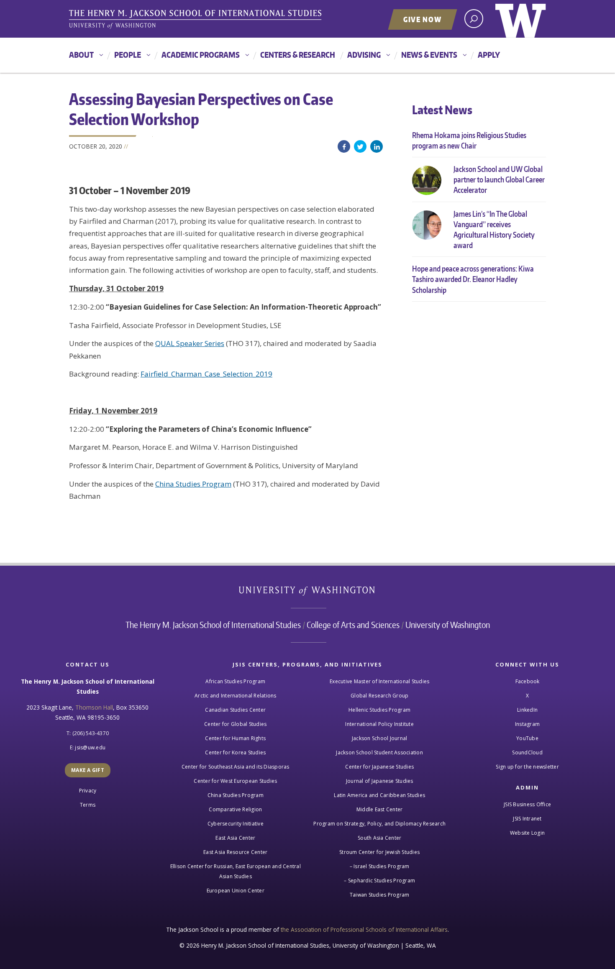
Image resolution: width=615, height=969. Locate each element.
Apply (489, 54)
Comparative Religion (235, 809)
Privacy (88, 790)
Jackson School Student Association (379, 752)
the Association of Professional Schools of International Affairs (364, 929)
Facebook (344, 146)
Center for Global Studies (235, 724)
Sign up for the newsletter (527, 766)
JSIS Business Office (527, 804)
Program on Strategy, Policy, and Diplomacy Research (379, 823)
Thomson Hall (94, 707)
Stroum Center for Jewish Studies (379, 852)
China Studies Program (193, 484)
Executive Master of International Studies (379, 681)
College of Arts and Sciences (353, 624)
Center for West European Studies (235, 780)
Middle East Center (379, 809)
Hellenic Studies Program (379, 709)
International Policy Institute (379, 724)
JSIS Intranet (527, 818)
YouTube (527, 738)
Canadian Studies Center (235, 709)
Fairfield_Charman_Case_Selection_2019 (206, 374)
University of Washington (520, 19)
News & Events (429, 54)
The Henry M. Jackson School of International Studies (213, 624)
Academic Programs (200, 54)
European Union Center (235, 890)
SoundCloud (527, 752)
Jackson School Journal (379, 738)
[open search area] (473, 18)
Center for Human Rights (235, 738)
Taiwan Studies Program (380, 894)
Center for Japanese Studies (379, 766)
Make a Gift (87, 770)
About (81, 54)
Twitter (360, 146)
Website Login (527, 832)
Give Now (422, 19)
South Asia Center (379, 837)
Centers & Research (297, 54)
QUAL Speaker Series (189, 343)
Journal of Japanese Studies (379, 780)
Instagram (527, 724)
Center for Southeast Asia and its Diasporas (236, 766)
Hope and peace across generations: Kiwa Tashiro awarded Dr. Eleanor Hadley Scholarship (473, 279)
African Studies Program (235, 681)
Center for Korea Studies (235, 752)
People (127, 54)
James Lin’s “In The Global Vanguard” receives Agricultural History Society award (494, 229)
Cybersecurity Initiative (236, 823)
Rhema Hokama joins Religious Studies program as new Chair (469, 140)
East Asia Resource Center (235, 852)
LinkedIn (376, 146)
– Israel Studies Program (380, 866)
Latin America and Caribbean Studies (379, 795)
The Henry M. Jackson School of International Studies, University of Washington (196, 19)
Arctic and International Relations (236, 695)
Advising (364, 54)
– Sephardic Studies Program (379, 880)
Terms (87, 804)
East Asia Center (235, 837)
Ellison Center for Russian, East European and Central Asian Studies (235, 871)
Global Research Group (379, 695)
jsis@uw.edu (90, 747)
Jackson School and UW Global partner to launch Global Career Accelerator (499, 179)
